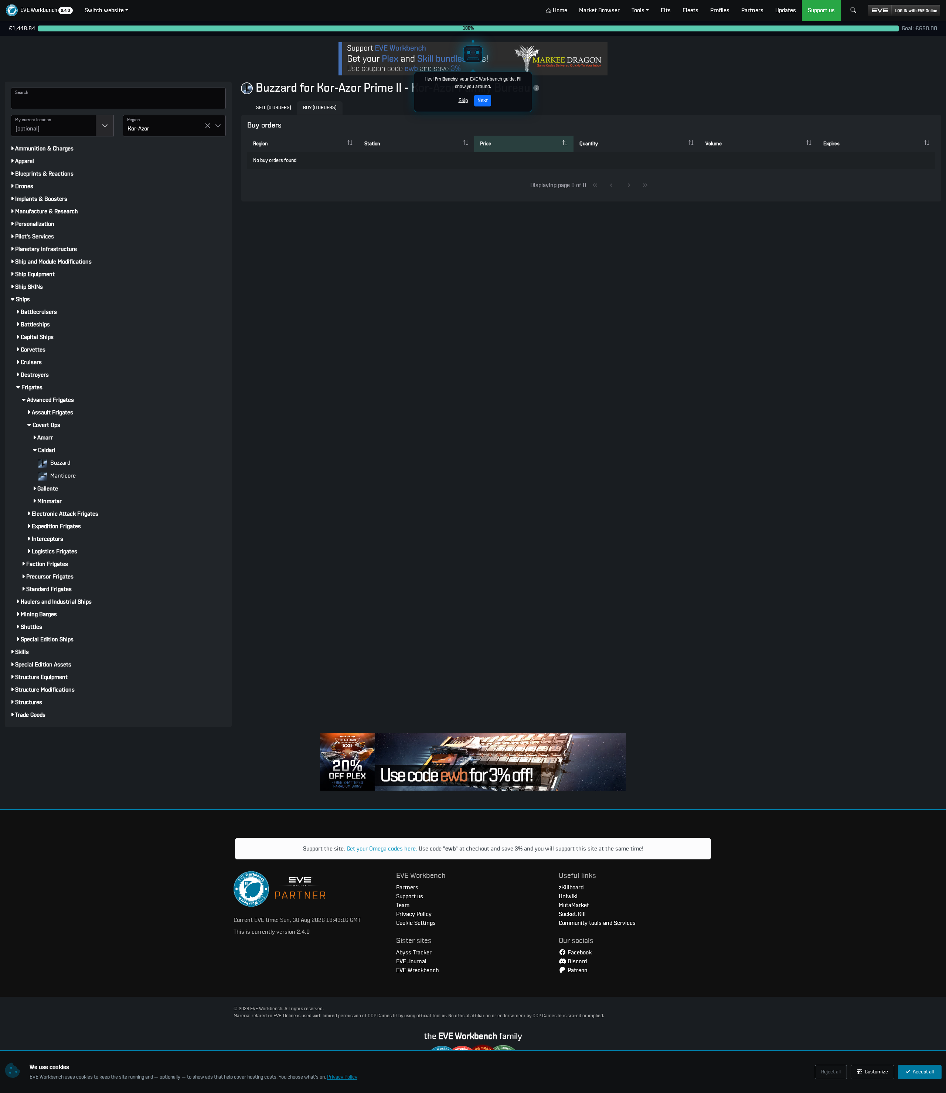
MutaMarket (574, 905)
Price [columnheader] (485, 143)
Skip (463, 100)
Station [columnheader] (372, 143)
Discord (576, 961)
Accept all (923, 1072)
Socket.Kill (572, 914)
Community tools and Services (597, 923)
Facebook (579, 952)
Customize (876, 1072)
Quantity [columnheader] (588, 143)
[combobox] (53, 125)
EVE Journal (411, 961)
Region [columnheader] (260, 143)
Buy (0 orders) (320, 107)
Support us (409, 896)
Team (402, 905)
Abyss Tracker (414, 952)
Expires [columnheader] (831, 143)
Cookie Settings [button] (416, 923)
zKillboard (571, 887)
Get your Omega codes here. (382, 849)
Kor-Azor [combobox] (138, 129)
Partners (407, 887)
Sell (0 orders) (273, 107)
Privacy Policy (342, 1077)
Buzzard (59, 463)
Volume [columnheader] (713, 143)
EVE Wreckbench (417, 970)
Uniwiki (568, 896)
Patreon (577, 970)
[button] (39, 10)
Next (482, 100)
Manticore (62, 476)
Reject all (831, 1072)
